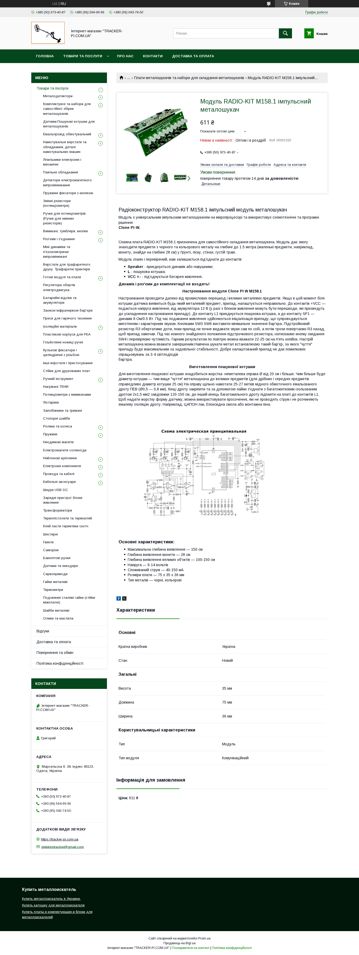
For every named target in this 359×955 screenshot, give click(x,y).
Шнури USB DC (55, 490)
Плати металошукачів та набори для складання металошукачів (189, 78)
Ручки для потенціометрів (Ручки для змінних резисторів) (64, 218)
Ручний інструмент (58, 379)
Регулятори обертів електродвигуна (59, 287)
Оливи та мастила (58, 618)
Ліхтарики (51, 402)
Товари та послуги (82, 56)
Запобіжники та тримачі (62, 410)
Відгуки (43, 631)
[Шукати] (285, 33)
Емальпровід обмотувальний (67, 134)
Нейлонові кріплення (60, 458)
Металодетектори (58, 96)
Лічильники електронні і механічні (62, 162)
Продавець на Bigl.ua (179, 943)
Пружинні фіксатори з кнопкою (68, 193)
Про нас (125, 56)
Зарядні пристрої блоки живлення (62, 500)
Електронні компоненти (62, 466)
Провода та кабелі (58, 474)
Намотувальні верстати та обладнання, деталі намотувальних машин (64, 146)
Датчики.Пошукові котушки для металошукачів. (69, 124)
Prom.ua (204, 938)
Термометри (53, 590)
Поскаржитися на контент (190, 948)
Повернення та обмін (55, 653)
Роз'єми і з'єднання (59, 239)
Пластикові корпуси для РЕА (67, 334)
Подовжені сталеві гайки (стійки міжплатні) (69, 600)
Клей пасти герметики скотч (65, 526)
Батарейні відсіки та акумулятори (59, 300)
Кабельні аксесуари (59, 482)
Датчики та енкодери (60, 566)
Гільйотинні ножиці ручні (63, 342)
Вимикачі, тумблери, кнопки (65, 231)
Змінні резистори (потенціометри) (57, 203)
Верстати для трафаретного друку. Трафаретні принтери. (67, 266)
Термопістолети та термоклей (67, 518)
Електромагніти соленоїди (64, 450)
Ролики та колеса (57, 426)
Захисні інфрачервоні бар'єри (68, 310)
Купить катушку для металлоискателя (53, 905)
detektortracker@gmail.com (62, 847)
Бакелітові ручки (56, 558)
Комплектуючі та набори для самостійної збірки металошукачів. (67, 108)
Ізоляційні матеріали (60, 326)
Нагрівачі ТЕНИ (55, 387)
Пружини (50, 434)
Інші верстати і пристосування (68, 363)
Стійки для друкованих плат (66, 371)
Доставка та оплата (193, 56)
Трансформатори (57, 510)
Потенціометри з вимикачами (67, 394)
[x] (124, 599)
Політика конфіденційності (60, 663)
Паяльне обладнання (60, 172)
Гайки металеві (55, 582)
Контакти (153, 56)
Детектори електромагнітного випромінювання (67, 182)
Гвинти (48, 542)
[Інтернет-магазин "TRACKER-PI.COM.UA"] (48, 42)
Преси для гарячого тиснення (67, 318)
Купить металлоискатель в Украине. (51, 899)
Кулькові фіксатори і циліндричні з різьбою (61, 352)
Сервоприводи (55, 574)
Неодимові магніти (58, 442)
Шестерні (50, 534)
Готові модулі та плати (62, 277)
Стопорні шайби (56, 418)
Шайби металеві (56, 610)
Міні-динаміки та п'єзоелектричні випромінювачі (56, 251)
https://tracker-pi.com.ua (59, 839)
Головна (45, 56)
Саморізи (51, 550)
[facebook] (118, 599)
